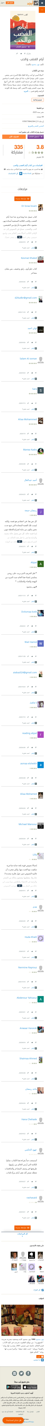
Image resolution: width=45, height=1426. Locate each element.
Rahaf (42, 1272)
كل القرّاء (37, 1290)
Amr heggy (22, 1260)
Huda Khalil (27, 173)
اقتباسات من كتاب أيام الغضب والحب (27, 165)
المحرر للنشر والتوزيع (36, 126)
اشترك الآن (14, 136)
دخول (2, 3)
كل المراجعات (22, 1233)
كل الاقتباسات (13, 173)
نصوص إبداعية (37, 100)
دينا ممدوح (32, 1260)
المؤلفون (20, 1414)
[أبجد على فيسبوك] (28, 1373)
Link (27, 241)
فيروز (16, 1272)
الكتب (38, 1411)
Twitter (21, 53)
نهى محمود (35, 64)
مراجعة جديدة (21, 198)
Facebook (24, 53)
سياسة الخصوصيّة (29, 1421)
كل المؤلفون (36, 1360)
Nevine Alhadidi (31, 1283)
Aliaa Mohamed (40, 1260)
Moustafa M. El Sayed (14, 1260)
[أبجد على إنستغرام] (14, 1373)
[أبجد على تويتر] (21, 1373)
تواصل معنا (30, 1411)
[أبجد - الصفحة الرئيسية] (29, 3)
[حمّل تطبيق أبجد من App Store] (30, 1387)
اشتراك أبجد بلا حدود (7, 1411)
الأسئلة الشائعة (20, 1411)
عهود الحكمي (31, 1149)
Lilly (25, 1272)
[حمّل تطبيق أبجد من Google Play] (13, 1387)
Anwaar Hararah (40, 1283)
